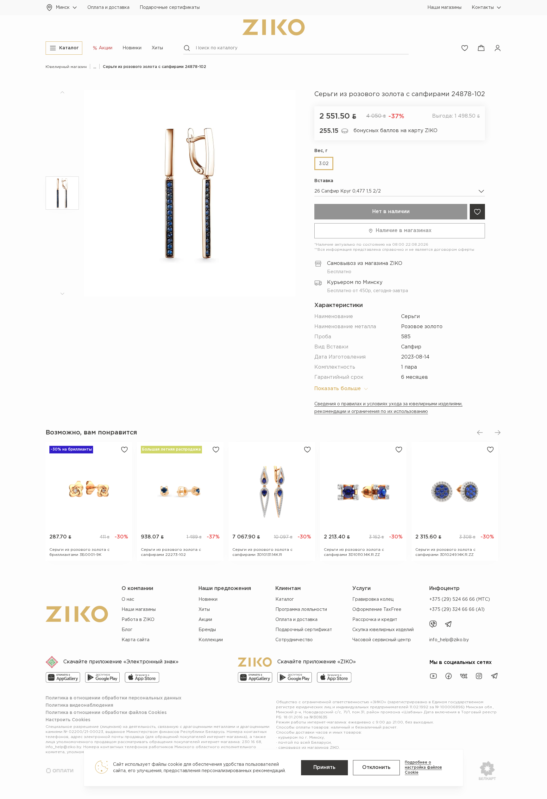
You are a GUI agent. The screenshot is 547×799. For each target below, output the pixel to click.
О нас (128, 599)
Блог (127, 630)
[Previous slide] (480, 432)
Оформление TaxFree (376, 610)
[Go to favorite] (464, 48)
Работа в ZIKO (138, 620)
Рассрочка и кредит (374, 620)
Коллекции (210, 640)
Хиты (157, 48)
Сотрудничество (294, 640)
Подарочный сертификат (303, 630)
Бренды (207, 630)
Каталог (284, 599)
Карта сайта (135, 640)
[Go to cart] (481, 48)
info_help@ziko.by (449, 640)
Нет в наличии (391, 211)
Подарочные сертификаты (170, 7)
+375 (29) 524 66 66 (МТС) (459, 599)
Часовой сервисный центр (381, 640)
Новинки (132, 48)
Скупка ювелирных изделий (383, 630)
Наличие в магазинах (403, 230)
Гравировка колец (372, 599)
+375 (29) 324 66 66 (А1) (457, 610)
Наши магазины (444, 7)
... (94, 67)
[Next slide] (497, 432)
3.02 (324, 164)
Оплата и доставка (108, 7)
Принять (324, 767)
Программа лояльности (301, 610)
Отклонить (376, 767)
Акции (205, 620)
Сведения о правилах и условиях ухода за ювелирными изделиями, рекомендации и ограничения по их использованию (388, 408)
